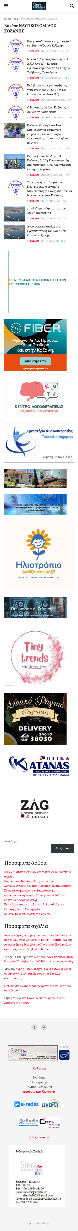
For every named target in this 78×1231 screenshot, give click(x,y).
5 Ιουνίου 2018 (51, 241)
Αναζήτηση (11, 841)
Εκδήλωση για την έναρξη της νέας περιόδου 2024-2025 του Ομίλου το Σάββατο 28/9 (47, 90)
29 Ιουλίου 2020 (52, 201)
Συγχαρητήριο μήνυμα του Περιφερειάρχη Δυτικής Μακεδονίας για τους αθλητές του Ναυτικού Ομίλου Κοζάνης (50, 189)
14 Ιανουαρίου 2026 (53, 51)
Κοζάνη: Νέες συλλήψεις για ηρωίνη (27, 914)
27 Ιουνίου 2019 (51, 218)
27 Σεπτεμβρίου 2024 (54, 99)
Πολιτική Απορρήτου (39, 1087)
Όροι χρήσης (39, 1082)
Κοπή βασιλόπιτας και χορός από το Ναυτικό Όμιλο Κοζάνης (49, 43)
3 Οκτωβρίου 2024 (53, 78)
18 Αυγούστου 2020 (53, 174)
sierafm (34, 51)
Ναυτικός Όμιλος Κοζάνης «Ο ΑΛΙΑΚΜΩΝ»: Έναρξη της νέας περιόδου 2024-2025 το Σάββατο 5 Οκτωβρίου (48, 66)
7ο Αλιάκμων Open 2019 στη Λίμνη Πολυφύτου (46, 211)
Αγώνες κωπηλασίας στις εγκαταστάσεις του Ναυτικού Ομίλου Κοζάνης (46, 231)
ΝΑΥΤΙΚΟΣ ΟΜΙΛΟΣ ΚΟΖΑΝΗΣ (39, 19)
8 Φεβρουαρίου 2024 (54, 117)
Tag (16, 19)
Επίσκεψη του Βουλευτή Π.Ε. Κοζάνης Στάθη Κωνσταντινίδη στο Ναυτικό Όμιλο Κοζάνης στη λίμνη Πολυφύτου (49, 163)
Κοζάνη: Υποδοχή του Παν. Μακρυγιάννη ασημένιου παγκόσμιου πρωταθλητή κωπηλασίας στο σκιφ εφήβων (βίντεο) (47, 134)
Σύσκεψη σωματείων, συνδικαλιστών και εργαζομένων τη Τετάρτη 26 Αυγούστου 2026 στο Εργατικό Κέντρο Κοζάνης (35, 895)
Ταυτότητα (39, 1078)
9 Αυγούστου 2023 (53, 148)
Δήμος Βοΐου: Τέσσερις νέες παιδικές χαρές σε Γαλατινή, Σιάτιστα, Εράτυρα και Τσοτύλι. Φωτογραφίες (37, 973)
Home (7, 19)
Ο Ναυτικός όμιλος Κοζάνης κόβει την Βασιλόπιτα (46, 110)
